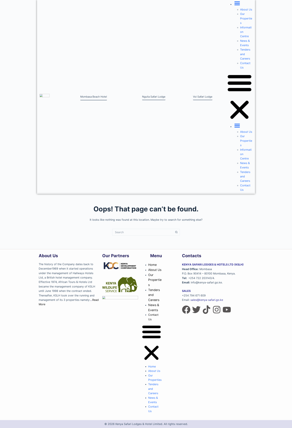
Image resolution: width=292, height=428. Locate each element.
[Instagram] (216, 309)
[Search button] (176, 232)
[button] (239, 97)
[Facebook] (186, 309)
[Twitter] (196, 309)
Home (152, 265)
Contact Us (153, 317)
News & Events (153, 307)
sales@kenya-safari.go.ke (206, 300)
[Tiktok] (206, 309)
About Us (246, 9)
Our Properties (246, 18)
